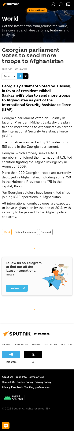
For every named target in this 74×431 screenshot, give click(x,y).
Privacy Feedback (12, 387)
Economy (50, 344)
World (7, 231)
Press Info (21, 377)
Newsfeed (46, 231)
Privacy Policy (43, 382)
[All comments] (5, 425)
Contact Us (8, 382)
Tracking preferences (37, 387)
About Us (7, 377)
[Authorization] (53, 4)
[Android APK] (13, 398)
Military (67, 344)
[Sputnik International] (11, 5)
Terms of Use (36, 377)
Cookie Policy (25, 382)
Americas (21, 344)
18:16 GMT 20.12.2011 (14, 68)
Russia (36, 344)
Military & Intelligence (25, 231)
